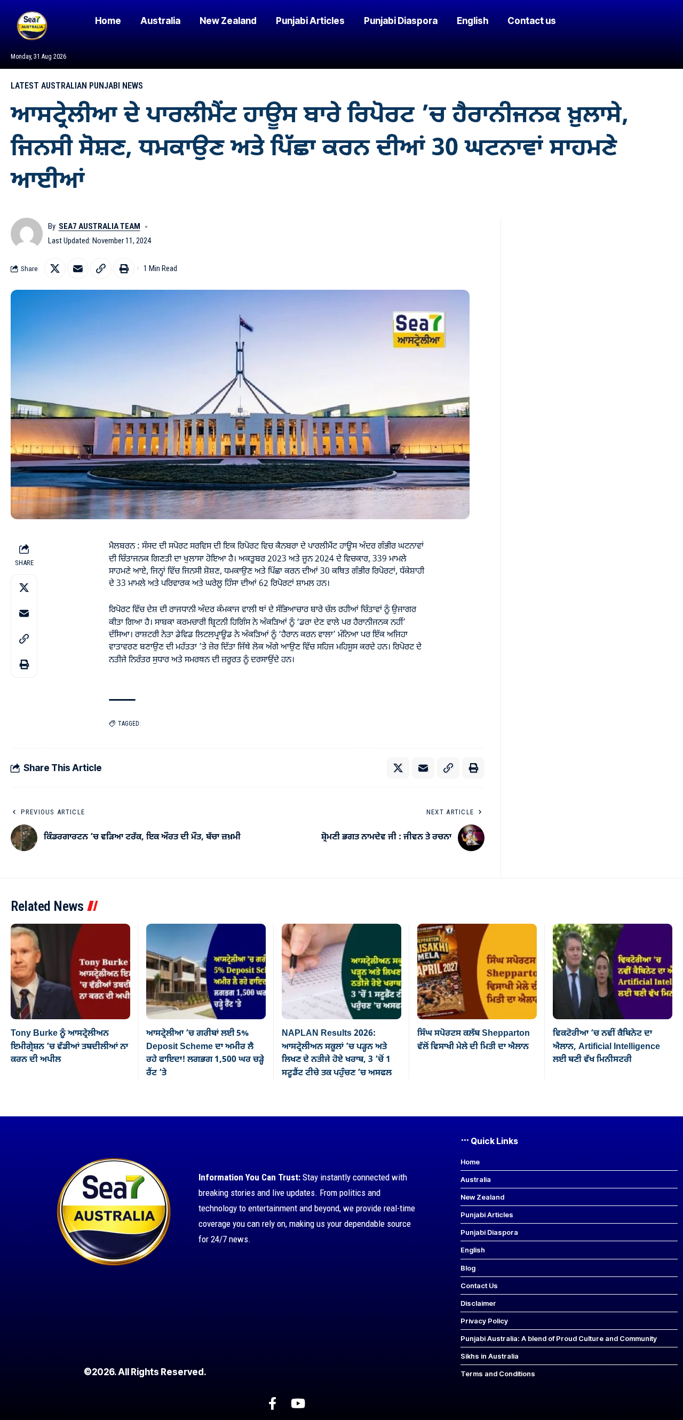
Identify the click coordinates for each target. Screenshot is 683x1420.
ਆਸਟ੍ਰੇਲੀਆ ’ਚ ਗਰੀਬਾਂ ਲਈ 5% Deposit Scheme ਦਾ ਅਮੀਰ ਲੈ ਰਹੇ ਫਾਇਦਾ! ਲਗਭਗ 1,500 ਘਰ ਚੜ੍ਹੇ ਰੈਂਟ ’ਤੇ (205, 1053)
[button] (101, 268)
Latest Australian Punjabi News (77, 86)
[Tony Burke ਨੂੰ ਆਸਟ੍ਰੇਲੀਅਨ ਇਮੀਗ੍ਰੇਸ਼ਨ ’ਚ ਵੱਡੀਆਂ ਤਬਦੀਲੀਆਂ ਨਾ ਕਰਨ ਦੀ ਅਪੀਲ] (70, 971)
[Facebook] (272, 1404)
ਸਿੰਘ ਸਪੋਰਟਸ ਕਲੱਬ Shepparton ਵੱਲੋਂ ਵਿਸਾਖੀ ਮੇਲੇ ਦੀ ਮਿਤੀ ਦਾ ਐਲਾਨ (473, 1040)
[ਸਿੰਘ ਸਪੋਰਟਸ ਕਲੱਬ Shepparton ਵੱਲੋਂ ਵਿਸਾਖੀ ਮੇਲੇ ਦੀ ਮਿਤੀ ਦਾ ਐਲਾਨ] (477, 971)
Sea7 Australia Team (99, 226)
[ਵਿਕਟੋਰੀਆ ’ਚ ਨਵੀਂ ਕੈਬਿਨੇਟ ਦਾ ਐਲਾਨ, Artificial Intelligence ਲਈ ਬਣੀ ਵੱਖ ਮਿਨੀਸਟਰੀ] (612, 971)
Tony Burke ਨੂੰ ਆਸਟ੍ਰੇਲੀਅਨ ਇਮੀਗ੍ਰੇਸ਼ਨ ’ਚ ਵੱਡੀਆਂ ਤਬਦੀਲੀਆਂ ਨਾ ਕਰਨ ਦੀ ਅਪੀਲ (69, 1046)
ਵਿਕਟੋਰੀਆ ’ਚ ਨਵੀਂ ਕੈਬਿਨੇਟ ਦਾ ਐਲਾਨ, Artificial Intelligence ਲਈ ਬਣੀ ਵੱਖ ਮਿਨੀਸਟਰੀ (606, 1046)
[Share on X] (55, 268)
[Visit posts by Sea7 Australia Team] (27, 234)
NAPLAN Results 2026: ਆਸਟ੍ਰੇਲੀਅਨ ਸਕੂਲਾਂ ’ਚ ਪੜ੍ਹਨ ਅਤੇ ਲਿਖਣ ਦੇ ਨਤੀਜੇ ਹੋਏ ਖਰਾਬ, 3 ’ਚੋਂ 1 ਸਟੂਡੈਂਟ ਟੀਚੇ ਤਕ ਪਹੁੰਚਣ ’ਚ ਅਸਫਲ (337, 1053)
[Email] (78, 268)
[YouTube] (298, 1404)
